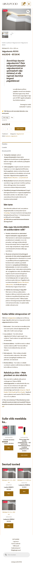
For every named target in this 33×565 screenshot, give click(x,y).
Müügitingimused (16, 550)
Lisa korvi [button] (24, 455)
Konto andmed (16, 543)
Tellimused (16, 546)
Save (6, 10)
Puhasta (4, 120)
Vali (9, 448)
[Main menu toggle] (29, 4)
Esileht (4, 42)
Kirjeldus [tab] (4, 144)
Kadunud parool (15, 548)
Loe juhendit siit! (23, 177)
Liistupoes (22, 390)
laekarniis (8, 136)
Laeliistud (8, 42)
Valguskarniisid (16, 42)
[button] (28, 11)
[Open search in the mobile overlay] (16, 554)
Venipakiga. (7, 213)
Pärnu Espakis (21, 392)
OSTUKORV (15, 539)
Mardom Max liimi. (13, 177)
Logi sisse (16, 541)
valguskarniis (14, 136)
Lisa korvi (20, 128)
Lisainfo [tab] (4, 147)
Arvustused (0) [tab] (6, 151)
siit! (3, 406)
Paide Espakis (12, 392)
